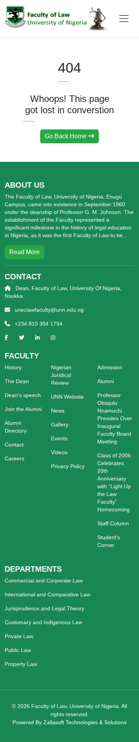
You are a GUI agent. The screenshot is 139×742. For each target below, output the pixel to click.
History (13, 367)
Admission (109, 367)
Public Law (18, 650)
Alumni (105, 381)
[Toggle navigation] (124, 18)
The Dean (17, 381)
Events (59, 438)
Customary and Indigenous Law (43, 622)
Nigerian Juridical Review (61, 375)
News (57, 411)
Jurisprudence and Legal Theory (44, 608)
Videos (59, 452)
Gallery (59, 424)
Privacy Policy (68, 466)
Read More (24, 252)
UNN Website (67, 397)
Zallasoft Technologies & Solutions (85, 722)
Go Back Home (66, 136)
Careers (14, 458)
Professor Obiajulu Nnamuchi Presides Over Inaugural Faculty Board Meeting (114, 418)
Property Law (21, 664)
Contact (14, 444)
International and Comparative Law (47, 594)
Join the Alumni (23, 409)
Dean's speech (23, 395)
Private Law (19, 636)
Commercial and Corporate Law (44, 580)
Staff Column (113, 523)
